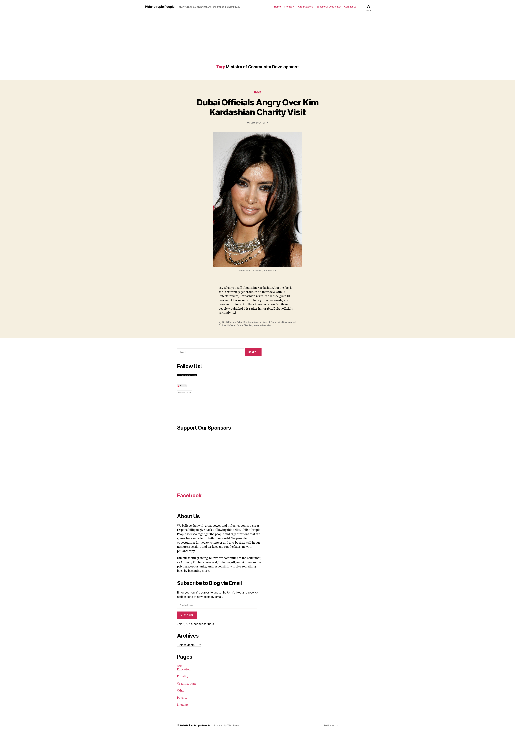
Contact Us (350, 6)
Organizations (305, 6)
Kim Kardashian (250, 322)
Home (277, 6)
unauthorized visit (262, 325)
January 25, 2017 (259, 122)
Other (181, 690)
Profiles (288, 6)
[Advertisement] (257, 44)
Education (184, 669)
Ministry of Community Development (278, 322)
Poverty (182, 698)
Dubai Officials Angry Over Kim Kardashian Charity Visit (257, 107)
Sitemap (182, 705)
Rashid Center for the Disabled (237, 325)
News (257, 92)
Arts (179, 665)
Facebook (189, 495)
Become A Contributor (329, 6)
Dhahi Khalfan (229, 322)
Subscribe (187, 615)
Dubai (239, 322)
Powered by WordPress (226, 725)
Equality (182, 676)
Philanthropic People (159, 6)
